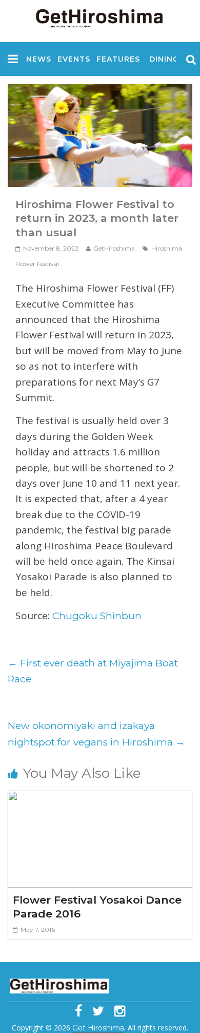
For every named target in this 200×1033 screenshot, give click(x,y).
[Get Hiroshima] (100, 16)
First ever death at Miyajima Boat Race (93, 671)
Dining (164, 59)
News (38, 59)
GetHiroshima (114, 248)
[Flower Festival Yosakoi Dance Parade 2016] (100, 799)
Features (118, 59)
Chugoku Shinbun (97, 616)
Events (73, 59)
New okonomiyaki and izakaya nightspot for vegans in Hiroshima (96, 734)
